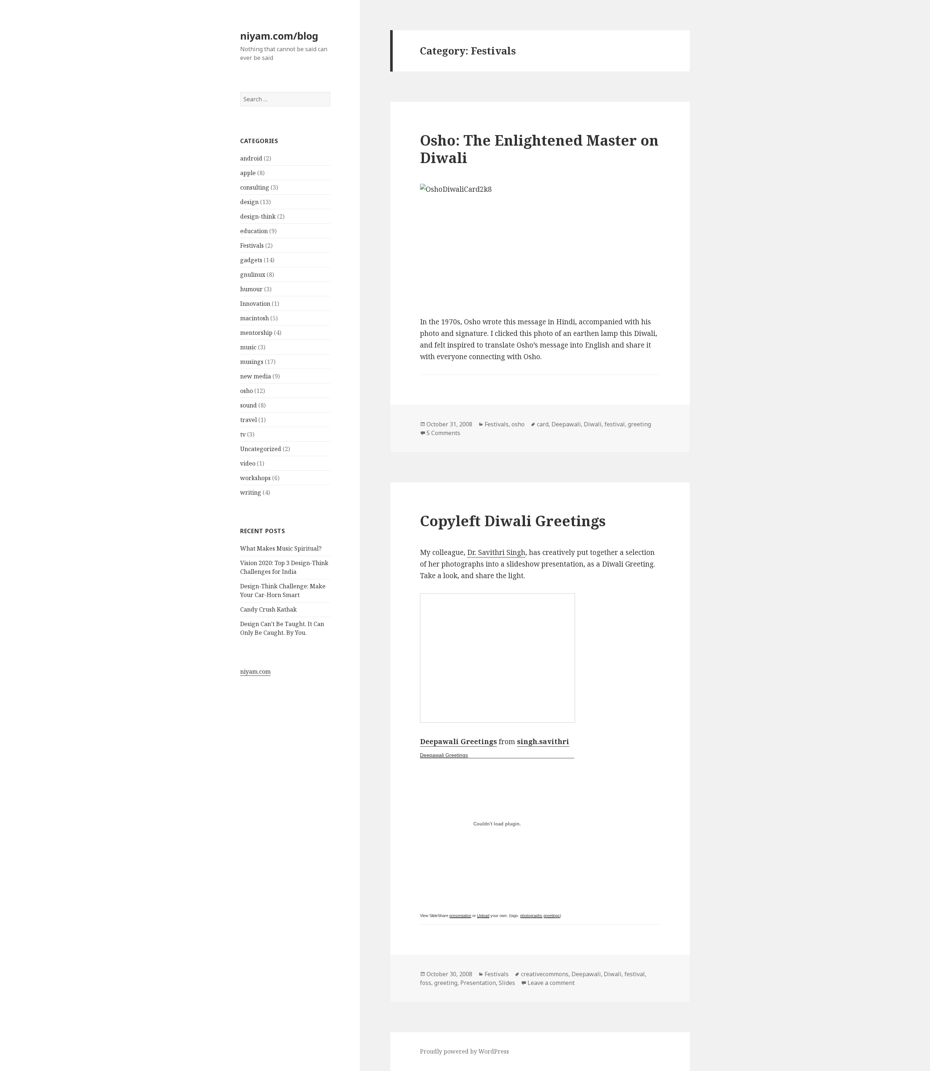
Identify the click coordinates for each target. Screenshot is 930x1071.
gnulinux (252, 275)
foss (425, 983)
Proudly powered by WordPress (464, 1051)
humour (251, 289)
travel (248, 420)
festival (614, 424)
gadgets (251, 260)
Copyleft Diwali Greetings (513, 520)
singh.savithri (543, 741)
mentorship (256, 333)
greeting (639, 424)
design (249, 202)
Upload (483, 915)
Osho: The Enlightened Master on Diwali (539, 148)
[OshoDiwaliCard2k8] (540, 244)
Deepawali (566, 424)
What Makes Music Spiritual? (281, 548)
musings (251, 362)
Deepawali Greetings (458, 741)
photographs (531, 915)
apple (248, 173)
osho (246, 391)
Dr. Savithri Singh (496, 552)
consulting (254, 187)
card (543, 424)
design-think (258, 216)
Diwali (593, 424)
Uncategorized (260, 449)
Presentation (478, 983)
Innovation (255, 304)
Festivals (252, 246)
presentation (460, 915)
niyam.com (255, 672)
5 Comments (443, 433)
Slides (507, 983)
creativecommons (545, 974)
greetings (551, 915)
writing (250, 492)
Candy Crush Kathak (268, 609)
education (254, 231)
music (248, 347)
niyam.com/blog (279, 35)
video (247, 463)
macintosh (254, 318)
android (251, 158)
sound (248, 405)
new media (255, 376)
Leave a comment (551, 983)
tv (243, 434)
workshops (255, 478)
